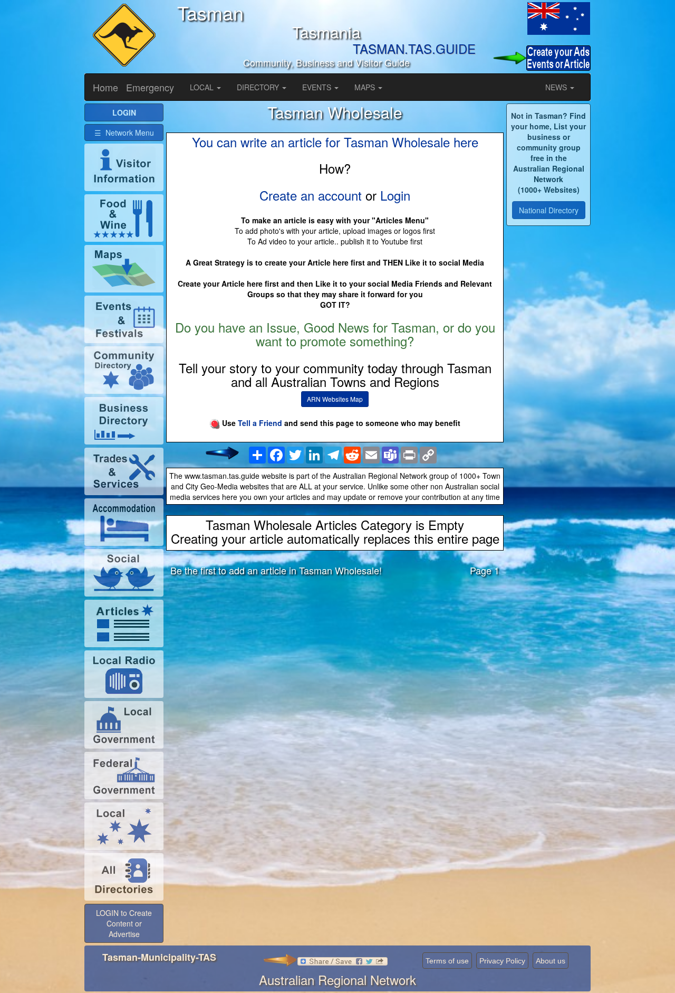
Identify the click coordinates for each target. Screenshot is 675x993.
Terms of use (447, 961)
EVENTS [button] (317, 87)
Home (105, 87)
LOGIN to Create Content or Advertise (124, 923)
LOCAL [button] (203, 87)
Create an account (310, 195)
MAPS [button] (365, 87)
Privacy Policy (502, 961)
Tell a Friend (260, 423)
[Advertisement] (335, 667)
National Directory (548, 210)
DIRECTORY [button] (259, 87)
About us (550, 961)
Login (395, 195)
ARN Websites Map (335, 398)
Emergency (150, 87)
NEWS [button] (557, 87)
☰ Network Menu (124, 132)
